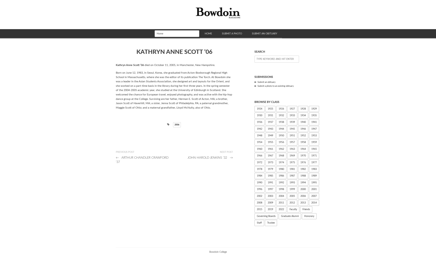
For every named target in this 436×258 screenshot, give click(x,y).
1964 (303, 149)
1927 (292, 109)
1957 (292, 142)
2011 (281, 203)
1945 (292, 129)
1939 (292, 122)
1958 (303, 142)
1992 (281, 182)
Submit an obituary (267, 82)
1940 (303, 122)
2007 (314, 196)
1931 (270, 115)
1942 (259, 129)
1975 (292, 162)
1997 (270, 189)
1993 (292, 182)
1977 (314, 162)
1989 (314, 176)
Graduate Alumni (290, 216)
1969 (292, 156)
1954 (259, 142)
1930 (259, 115)
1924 (259, 109)
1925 (270, 109)
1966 (259, 156)
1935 (314, 115)
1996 (259, 189)
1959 (314, 142)
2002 (259, 196)
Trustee (271, 223)
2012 (292, 203)
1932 (281, 115)
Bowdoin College (218, 252)
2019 (270, 209)
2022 (281, 209)
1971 (314, 156)
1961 (270, 149)
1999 (292, 189)
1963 (292, 149)
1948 (259, 135)
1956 (281, 142)
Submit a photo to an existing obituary (276, 86)
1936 (259, 122)
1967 (270, 156)
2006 (177, 125)
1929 (314, 109)
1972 (259, 162)
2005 (292, 196)
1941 (314, 122)
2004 (281, 196)
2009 (270, 203)
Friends (306, 209)
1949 (270, 135)
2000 (303, 189)
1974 (281, 162)
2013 (303, 203)
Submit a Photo (232, 33)
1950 (281, 135)
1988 (303, 176)
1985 (270, 176)
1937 (270, 122)
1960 (259, 149)
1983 (314, 169)
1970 (303, 156)
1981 (292, 169)
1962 (281, 149)
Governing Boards (266, 216)
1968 (281, 156)
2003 (270, 196)
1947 (314, 129)
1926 (281, 109)
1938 (281, 122)
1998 (281, 189)
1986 (281, 176)
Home (208, 33)
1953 (314, 135)
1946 (303, 129)
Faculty (293, 209)
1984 (259, 176)
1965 (314, 149)
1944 (281, 129)
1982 (303, 169)
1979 (270, 169)
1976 (303, 162)
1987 (292, 176)
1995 (314, 182)
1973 (270, 162)
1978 (259, 169)
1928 (303, 109)
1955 (270, 142)
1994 (303, 182)
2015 (259, 209)
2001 (314, 189)
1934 (303, 115)
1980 (281, 169)
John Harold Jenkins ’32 (210, 157)
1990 (259, 182)
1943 (270, 129)
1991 (270, 182)
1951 (292, 135)
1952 (303, 135)
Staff (259, 223)
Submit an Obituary (264, 33)
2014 (314, 203)
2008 (259, 203)
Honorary (309, 216)
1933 (292, 115)
